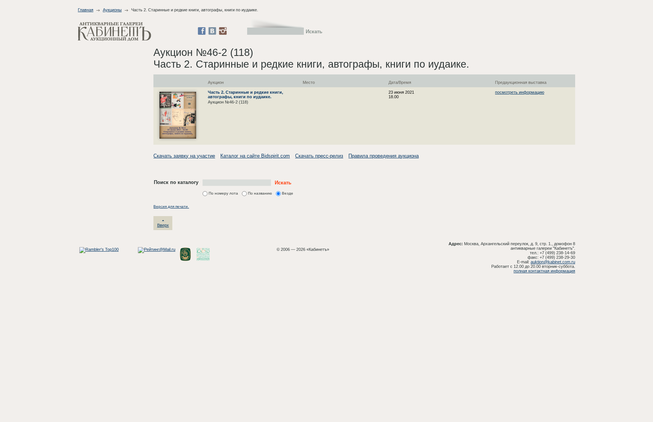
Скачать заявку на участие (184, 156)
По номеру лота (223, 193)
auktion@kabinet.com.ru (553, 262)
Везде (287, 193)
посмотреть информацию (519, 92)
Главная (85, 10)
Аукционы (112, 10)
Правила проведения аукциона (383, 156)
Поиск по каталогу (176, 182)
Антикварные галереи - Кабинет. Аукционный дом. (114, 31)
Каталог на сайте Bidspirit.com (255, 156)
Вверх (163, 225)
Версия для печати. (171, 206)
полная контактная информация (544, 271)
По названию (260, 193)
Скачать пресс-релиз (319, 156)
